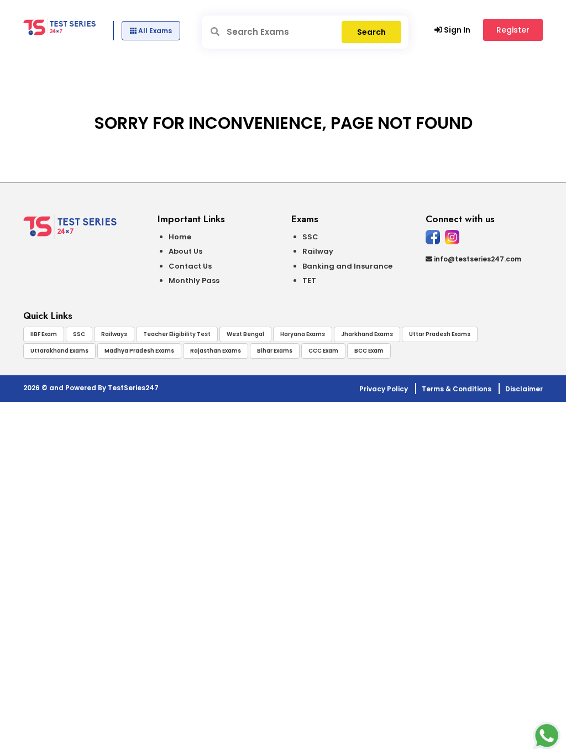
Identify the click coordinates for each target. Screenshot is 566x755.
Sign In (456, 29)
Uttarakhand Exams (59, 351)
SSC (310, 237)
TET (309, 280)
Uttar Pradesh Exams (439, 334)
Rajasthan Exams (215, 351)
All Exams (154, 30)
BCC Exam (369, 351)
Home (180, 237)
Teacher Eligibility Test (177, 334)
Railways (114, 334)
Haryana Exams (302, 334)
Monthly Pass (194, 280)
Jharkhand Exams (367, 334)
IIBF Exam (43, 334)
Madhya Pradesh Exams (139, 351)
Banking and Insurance (347, 266)
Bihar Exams (274, 351)
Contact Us (190, 266)
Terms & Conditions (456, 389)
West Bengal (245, 334)
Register (513, 29)
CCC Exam (323, 351)
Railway (317, 251)
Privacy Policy (383, 389)
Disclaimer (524, 389)
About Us (185, 251)
